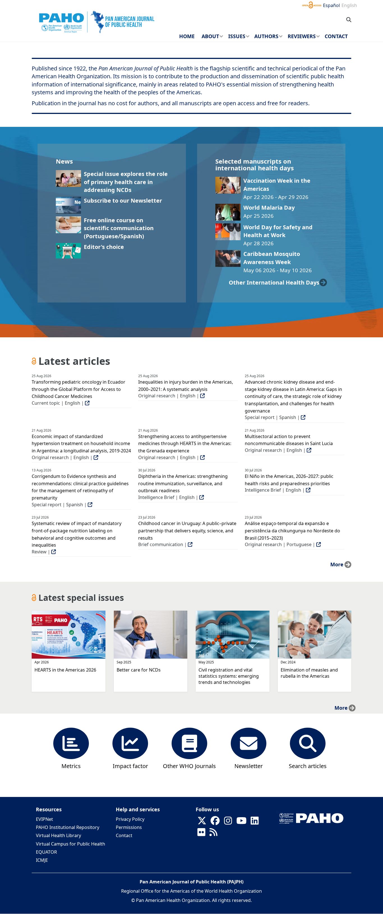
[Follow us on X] (201, 822)
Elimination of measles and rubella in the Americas (309, 673)
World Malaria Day (269, 207)
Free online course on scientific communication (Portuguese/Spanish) (119, 228)
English (349, 5)
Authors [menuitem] (266, 36)
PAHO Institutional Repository (67, 827)
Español (331, 5)
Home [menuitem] (187, 36)
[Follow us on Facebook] (215, 822)
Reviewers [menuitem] (302, 36)
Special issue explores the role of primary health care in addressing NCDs (126, 182)
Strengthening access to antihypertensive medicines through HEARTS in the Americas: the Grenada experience (184, 443)
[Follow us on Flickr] (201, 834)
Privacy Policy (130, 819)
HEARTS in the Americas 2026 (65, 670)
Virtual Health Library (58, 835)
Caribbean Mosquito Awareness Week (271, 257)
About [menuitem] (210, 36)
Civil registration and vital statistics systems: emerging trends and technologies (229, 676)
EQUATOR (46, 852)
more (336, 564)
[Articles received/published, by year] (71, 742)
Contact (124, 835)
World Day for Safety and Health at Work (278, 231)
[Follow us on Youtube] (241, 822)
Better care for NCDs (139, 670)
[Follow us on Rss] (213, 834)
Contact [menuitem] (336, 36)
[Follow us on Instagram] (228, 822)
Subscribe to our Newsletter (123, 200)
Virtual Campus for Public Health (70, 844)
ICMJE (42, 860)
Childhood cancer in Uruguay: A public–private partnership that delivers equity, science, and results (187, 530)
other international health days (274, 282)
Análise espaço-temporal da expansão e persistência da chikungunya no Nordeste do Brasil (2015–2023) (292, 530)
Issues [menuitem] (236, 36)
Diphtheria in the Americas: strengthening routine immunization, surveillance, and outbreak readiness (183, 483)
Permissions (129, 827)
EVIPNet (44, 819)
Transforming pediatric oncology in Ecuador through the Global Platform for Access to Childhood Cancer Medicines (78, 389)
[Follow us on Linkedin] (255, 822)
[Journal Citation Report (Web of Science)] (130, 742)
